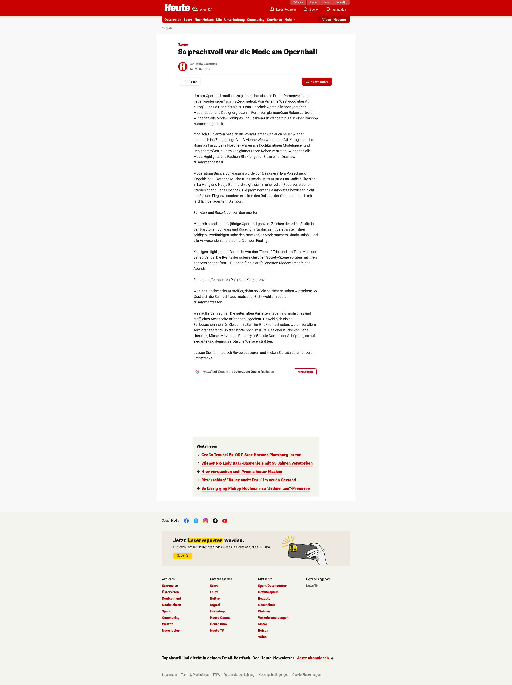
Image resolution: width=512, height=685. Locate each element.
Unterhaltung (234, 20)
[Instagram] (205, 520)
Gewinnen (274, 20)
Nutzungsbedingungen (273, 675)
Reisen (263, 631)
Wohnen (264, 611)
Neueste (339, 20)
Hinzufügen (305, 372)
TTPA (216, 675)
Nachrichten (171, 605)
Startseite (167, 28)
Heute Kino (218, 624)
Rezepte (264, 599)
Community (255, 20)
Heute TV (217, 631)
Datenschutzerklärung (239, 675)
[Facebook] (186, 520)
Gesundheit (266, 605)
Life (219, 20)
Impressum (169, 675)
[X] (196, 520)
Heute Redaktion (206, 64)
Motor (262, 624)
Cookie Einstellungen (306, 675)
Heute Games (220, 618)
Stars (214, 586)
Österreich (172, 20)
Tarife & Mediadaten (195, 675)
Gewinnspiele (268, 592)
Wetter (167, 624)
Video (326, 20)
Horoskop (217, 611)
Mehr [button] (288, 20)
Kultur (215, 599)
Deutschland (171, 599)
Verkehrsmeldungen (273, 618)
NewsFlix (312, 586)
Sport (188, 20)
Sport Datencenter (272, 586)
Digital (215, 605)
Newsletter (171, 631)
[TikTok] (215, 520)
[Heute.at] (177, 7)
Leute (214, 592)
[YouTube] (224, 520)
